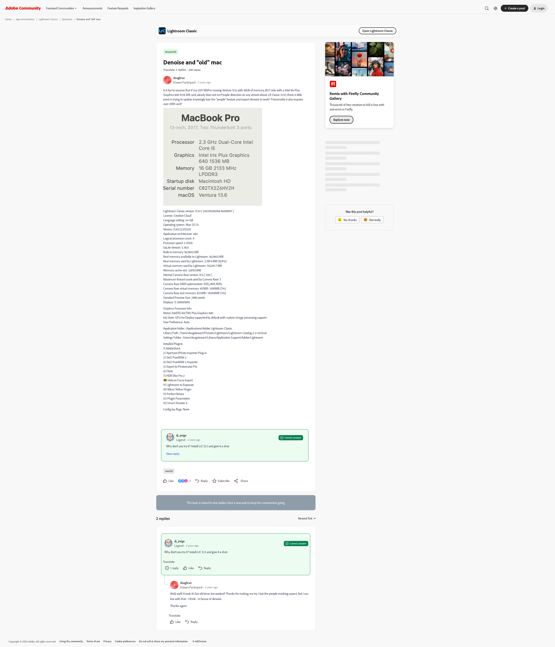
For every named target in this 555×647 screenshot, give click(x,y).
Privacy (107, 641)
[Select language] (495, 8)
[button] (514, 8)
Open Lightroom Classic (377, 31)
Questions (67, 19)
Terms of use (93, 641)
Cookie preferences (125, 641)
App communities (25, 19)
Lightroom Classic (48, 19)
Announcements (92, 8)
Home (8, 19)
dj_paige (181, 435)
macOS (169, 471)
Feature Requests (118, 8)
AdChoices (200, 641)
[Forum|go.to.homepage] (23, 8)
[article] (235, 554)
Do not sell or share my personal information (163, 641)
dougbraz (179, 78)
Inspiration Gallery (144, 8)
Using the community (71, 641)
